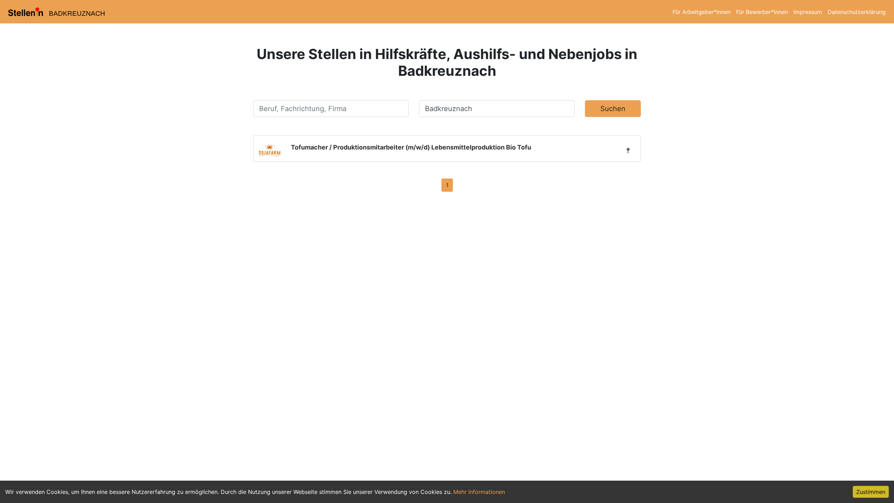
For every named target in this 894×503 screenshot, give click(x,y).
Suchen (612, 108)
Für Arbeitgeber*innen (702, 11)
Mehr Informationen (479, 491)
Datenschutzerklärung (857, 11)
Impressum (807, 11)
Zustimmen (870, 491)
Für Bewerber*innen (762, 11)
